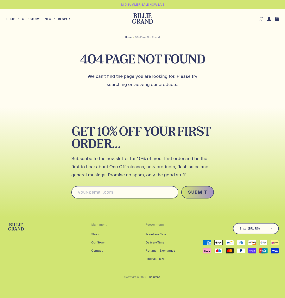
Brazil (250, 228)
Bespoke (65, 19)
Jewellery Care (156, 234)
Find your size (155, 259)
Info (47, 19)
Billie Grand (142, 19)
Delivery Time (155, 242)
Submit (197, 192)
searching (117, 84)
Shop (11, 19)
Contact (97, 250)
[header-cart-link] (275, 19)
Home (128, 37)
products (168, 84)
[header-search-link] (259, 19)
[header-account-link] (267, 19)
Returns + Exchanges (160, 250)
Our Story (31, 19)
